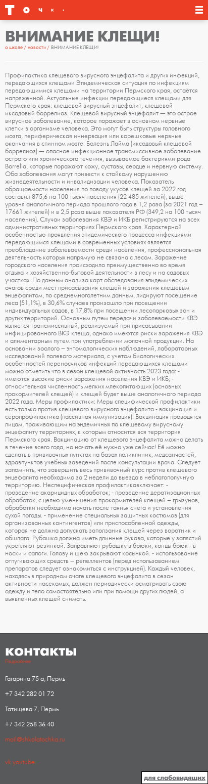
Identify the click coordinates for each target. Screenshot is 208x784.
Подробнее (18, 662)
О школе (14, 48)
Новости (37, 48)
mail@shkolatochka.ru (35, 739)
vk (8, 762)
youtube (24, 762)
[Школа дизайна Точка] (34, 10)
